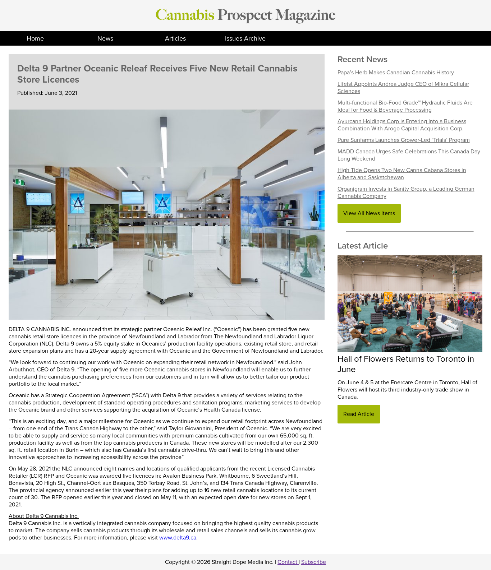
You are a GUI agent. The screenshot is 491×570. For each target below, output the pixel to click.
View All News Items (369, 213)
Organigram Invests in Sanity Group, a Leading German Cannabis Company (406, 192)
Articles (175, 38)
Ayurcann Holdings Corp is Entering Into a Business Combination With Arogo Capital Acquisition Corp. (402, 125)
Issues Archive (245, 38)
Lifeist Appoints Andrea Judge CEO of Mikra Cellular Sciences (403, 87)
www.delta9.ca (177, 537)
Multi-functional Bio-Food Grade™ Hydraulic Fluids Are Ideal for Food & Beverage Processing (405, 106)
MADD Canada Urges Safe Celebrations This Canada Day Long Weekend (409, 155)
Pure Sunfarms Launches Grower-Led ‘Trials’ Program (404, 140)
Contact (288, 562)
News (105, 38)
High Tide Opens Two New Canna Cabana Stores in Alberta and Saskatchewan (402, 174)
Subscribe (313, 562)
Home (35, 38)
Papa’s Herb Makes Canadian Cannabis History (396, 72)
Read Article (358, 414)
